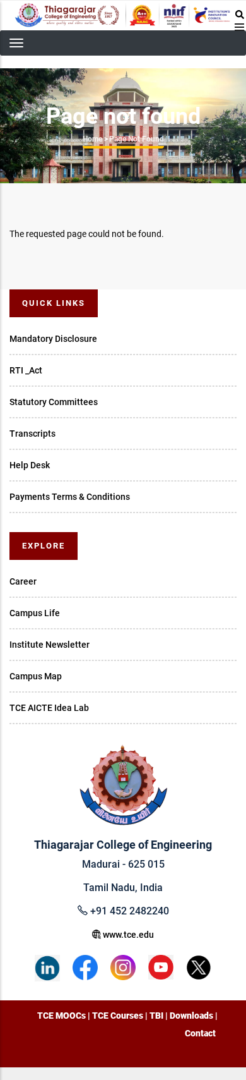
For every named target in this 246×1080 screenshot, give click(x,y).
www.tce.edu (127, 935)
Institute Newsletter (49, 645)
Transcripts (32, 433)
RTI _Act (25, 370)
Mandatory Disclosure (53, 339)
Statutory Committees (53, 402)
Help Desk (29, 465)
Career (23, 581)
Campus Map (35, 676)
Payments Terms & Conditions (69, 497)
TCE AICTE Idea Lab (49, 708)
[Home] (123, 15)
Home (92, 139)
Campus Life (34, 613)
